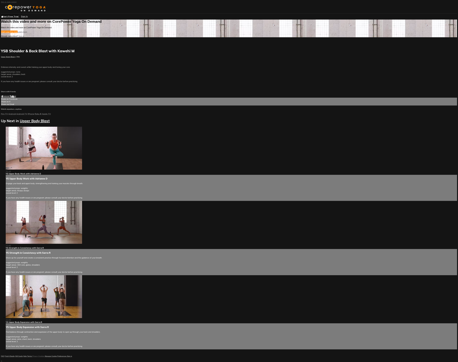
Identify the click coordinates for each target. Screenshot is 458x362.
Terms (29, 356)
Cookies (41, 356)
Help (25, 356)
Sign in (21, 36)
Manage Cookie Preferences (56, 356)
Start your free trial (9, 32)
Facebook (5, 96)
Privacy (35, 356)
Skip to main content (8, 2)
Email (13, 96)
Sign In (24, 16)
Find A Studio (10, 356)
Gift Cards (19, 356)
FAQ (2, 356)
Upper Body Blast (8, 57)
